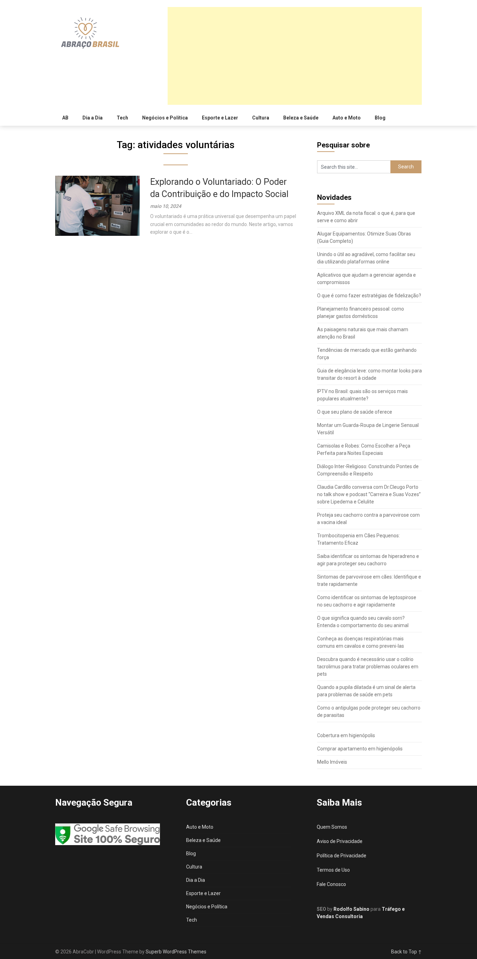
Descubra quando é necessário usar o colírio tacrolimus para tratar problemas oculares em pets (367, 666)
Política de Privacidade (341, 855)
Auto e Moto (346, 118)
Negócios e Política (165, 118)
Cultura (260, 118)
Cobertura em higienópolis (346, 735)
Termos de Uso (333, 870)
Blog (380, 118)
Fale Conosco (331, 884)
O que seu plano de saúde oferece (354, 412)
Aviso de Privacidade (339, 841)
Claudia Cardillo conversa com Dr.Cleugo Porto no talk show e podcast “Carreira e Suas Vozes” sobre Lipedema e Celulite (369, 494)
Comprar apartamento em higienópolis (360, 748)
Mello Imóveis (332, 762)
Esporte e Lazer (220, 118)
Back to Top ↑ (406, 951)
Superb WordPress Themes (176, 951)
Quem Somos (332, 827)
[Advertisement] (295, 56)
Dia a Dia (92, 118)
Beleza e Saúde (300, 118)
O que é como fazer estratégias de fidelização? (369, 295)
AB (65, 118)
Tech (122, 118)
